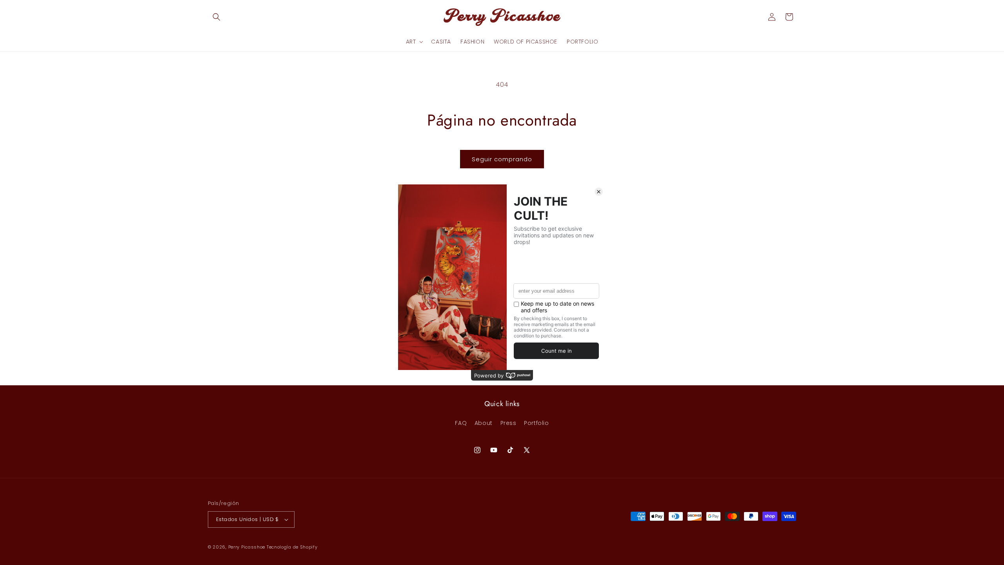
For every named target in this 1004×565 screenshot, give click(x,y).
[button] (216, 17)
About (484, 423)
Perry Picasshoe (247, 547)
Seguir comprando (502, 159)
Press (508, 423)
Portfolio (536, 423)
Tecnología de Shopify (292, 547)
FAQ (461, 423)
